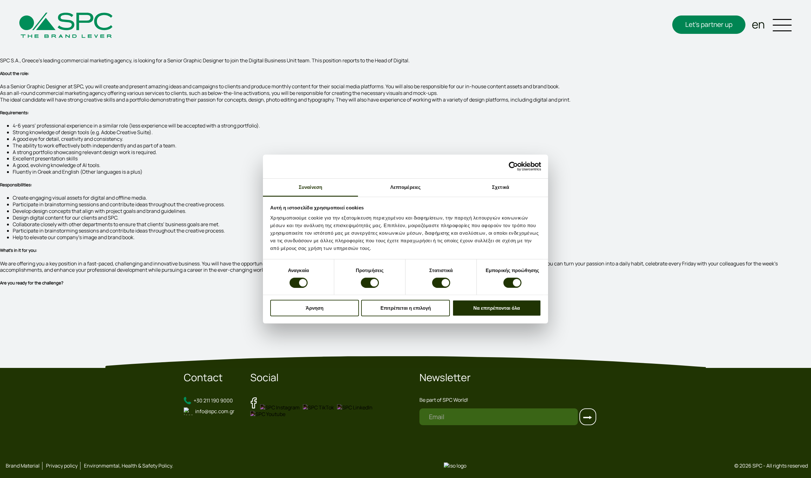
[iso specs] (455, 465)
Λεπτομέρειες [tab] (405, 186)
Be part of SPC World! (443, 399)
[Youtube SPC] (269, 414)
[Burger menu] (782, 26)
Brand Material (23, 465)
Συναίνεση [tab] (310, 186)
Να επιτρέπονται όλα (496, 308)
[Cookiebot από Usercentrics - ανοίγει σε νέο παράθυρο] (513, 166)
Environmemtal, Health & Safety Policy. (128, 465)
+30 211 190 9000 (213, 400)
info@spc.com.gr (214, 411)
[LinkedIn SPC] (356, 407)
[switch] (370, 283)
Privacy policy (62, 465)
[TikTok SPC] (320, 407)
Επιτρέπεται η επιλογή (405, 308)
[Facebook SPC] (255, 407)
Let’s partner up (708, 24)
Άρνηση (314, 308)
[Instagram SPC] (281, 407)
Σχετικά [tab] (500, 186)
